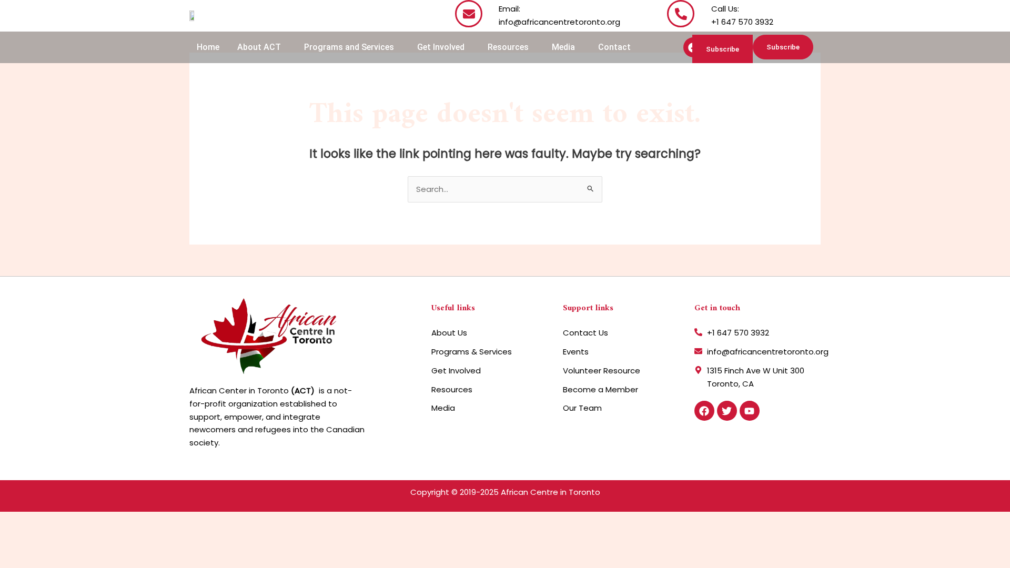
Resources (508, 47)
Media (563, 47)
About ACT (259, 47)
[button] (262, 47)
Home (208, 47)
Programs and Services (349, 47)
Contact (614, 47)
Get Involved (440, 47)
